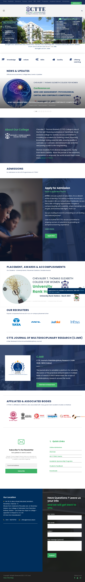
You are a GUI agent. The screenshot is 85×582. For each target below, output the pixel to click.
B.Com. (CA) (49, 46)
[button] (1, 30)
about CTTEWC (47, 158)
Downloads (53, 471)
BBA (55, 46)
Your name (51, 514)
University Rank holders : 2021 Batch (42, 298)
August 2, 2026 (33, 105)
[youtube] (77, 578)
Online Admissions (56, 447)
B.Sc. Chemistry (36, 44)
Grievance (18, 1)
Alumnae (53, 452)
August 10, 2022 (27, 301)
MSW (48, 48)
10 (50, 111)
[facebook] (74, 578)
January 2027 (52, 105)
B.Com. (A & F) (33, 46)
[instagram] (80, 578)
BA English (8, 44)
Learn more (49, 229)
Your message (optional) (55, 540)
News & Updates (43, 105)
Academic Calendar (55, 1)
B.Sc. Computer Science (59, 44)
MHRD (38, 1)
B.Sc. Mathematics (17, 44)
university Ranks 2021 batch (39, 301)
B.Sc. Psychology (46, 44)
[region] (42, 30)
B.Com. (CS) (41, 46)
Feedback (11, 1)
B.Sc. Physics (27, 44)
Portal (4, 1)
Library (30, 1)
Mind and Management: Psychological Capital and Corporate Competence (42, 102)
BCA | (68, 44)
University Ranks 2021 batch (55, 301)
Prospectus (45, 1)
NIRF (35, 1)
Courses (24, 1)
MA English (38, 48)
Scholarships (65, 1)
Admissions (76, 3)
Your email (50, 523)
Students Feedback (56, 466)
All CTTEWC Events (56, 456)
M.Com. (44, 48)
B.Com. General (74, 44)
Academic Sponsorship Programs (61, 461)
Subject (49, 531)
